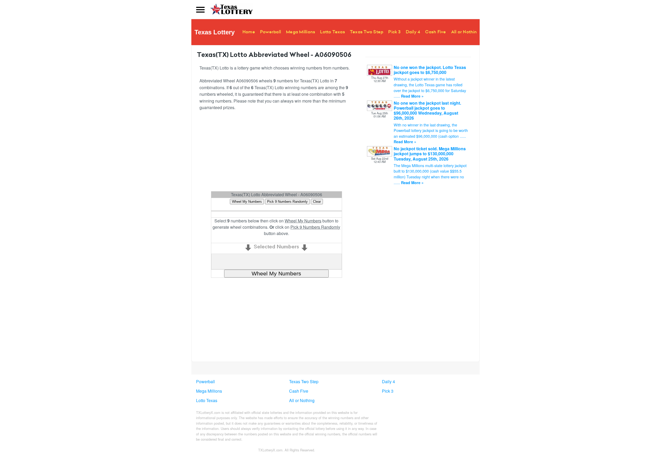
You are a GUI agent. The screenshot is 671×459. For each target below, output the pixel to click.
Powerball (270, 32)
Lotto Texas (332, 32)
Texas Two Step (366, 32)
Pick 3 (394, 32)
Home (248, 32)
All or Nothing (465, 32)
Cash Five (435, 32)
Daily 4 (413, 32)
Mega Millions (300, 32)
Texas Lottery (214, 32)
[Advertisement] (335, 153)
